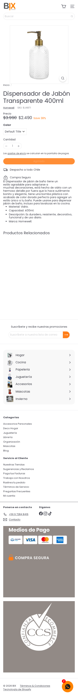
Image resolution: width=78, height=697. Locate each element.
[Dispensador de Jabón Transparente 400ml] (27, 267)
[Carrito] (63, 6)
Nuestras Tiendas (14, 464)
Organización (11, 442)
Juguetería (10, 433)
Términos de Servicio (16, 487)
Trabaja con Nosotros (16, 478)
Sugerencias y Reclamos (18, 469)
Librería (7, 437)
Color (7, 125)
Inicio (6, 85)
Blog (6, 450)
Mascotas (9, 446)
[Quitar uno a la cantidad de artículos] (6, 146)
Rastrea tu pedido (14, 482)
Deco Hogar (10, 428)
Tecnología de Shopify (17, 689)
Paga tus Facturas (14, 473)
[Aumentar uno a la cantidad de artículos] (19, 146)
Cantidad (9, 139)
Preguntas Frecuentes (16, 491)
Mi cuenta (9, 496)
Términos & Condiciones (35, 686)
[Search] (72, 16)
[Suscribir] (66, 334)
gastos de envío (16, 153)
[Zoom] (62, 78)
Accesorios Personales (17, 424)
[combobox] (39, 16)
